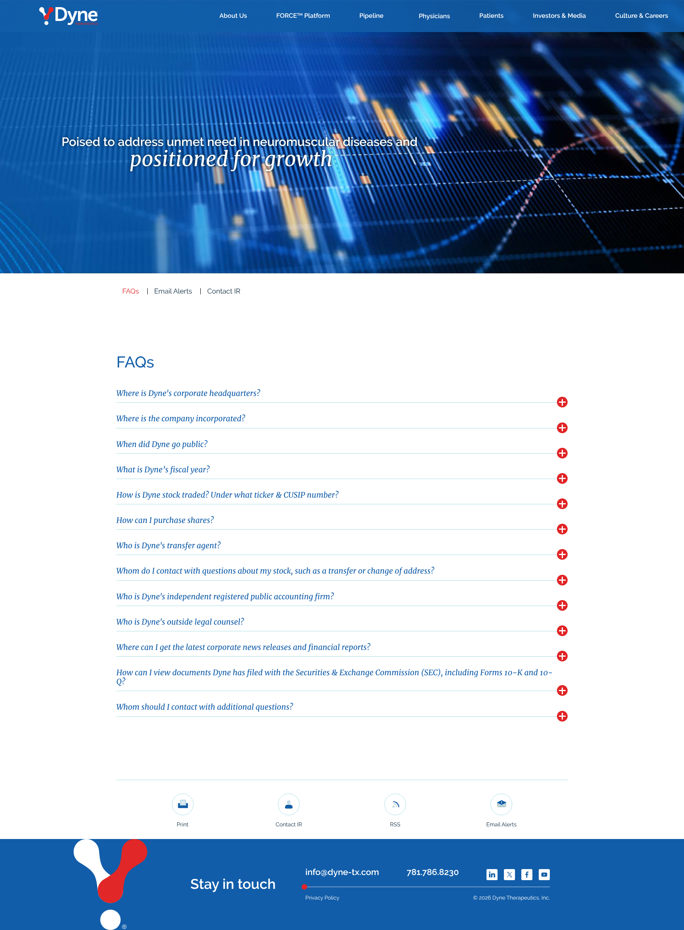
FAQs (130, 291)
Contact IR (224, 291)
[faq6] (562, 529)
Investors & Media (559, 15)
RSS (395, 825)
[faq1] (562, 402)
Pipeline (371, 15)
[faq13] (562, 716)
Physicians (434, 16)
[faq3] (562, 453)
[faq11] (562, 656)
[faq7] (562, 554)
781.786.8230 (433, 872)
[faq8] (562, 580)
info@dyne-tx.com (342, 872)
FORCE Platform (303, 15)
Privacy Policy (323, 898)
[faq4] (562, 478)
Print (182, 825)
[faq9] (562, 605)
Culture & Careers (641, 15)
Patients (491, 15)
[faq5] (562, 503)
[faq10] (562, 630)
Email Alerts (173, 291)
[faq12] (562, 690)
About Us (233, 15)
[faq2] (562, 427)
